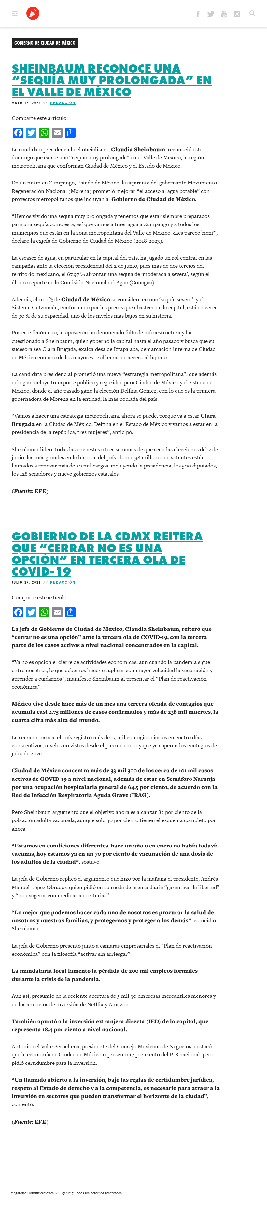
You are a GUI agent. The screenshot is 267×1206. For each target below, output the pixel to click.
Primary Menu (15, 13)
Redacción (63, 103)
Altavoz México (32, 13)
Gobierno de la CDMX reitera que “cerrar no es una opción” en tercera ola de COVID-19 (107, 554)
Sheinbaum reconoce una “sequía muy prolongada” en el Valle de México (112, 80)
